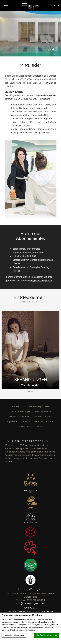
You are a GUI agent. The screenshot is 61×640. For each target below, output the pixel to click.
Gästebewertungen (20, 411)
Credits (39, 426)
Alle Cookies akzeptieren (46, 635)
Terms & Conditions (44, 421)
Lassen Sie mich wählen (14, 635)
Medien (12, 416)
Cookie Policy (25, 426)
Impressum (12, 421)
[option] (30, 33)
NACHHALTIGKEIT (43, 416)
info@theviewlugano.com (30, 603)
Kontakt (16, 406)
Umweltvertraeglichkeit (37, 406)
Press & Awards (43, 411)
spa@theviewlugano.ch (40, 280)
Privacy (26, 421)
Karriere (24, 416)
